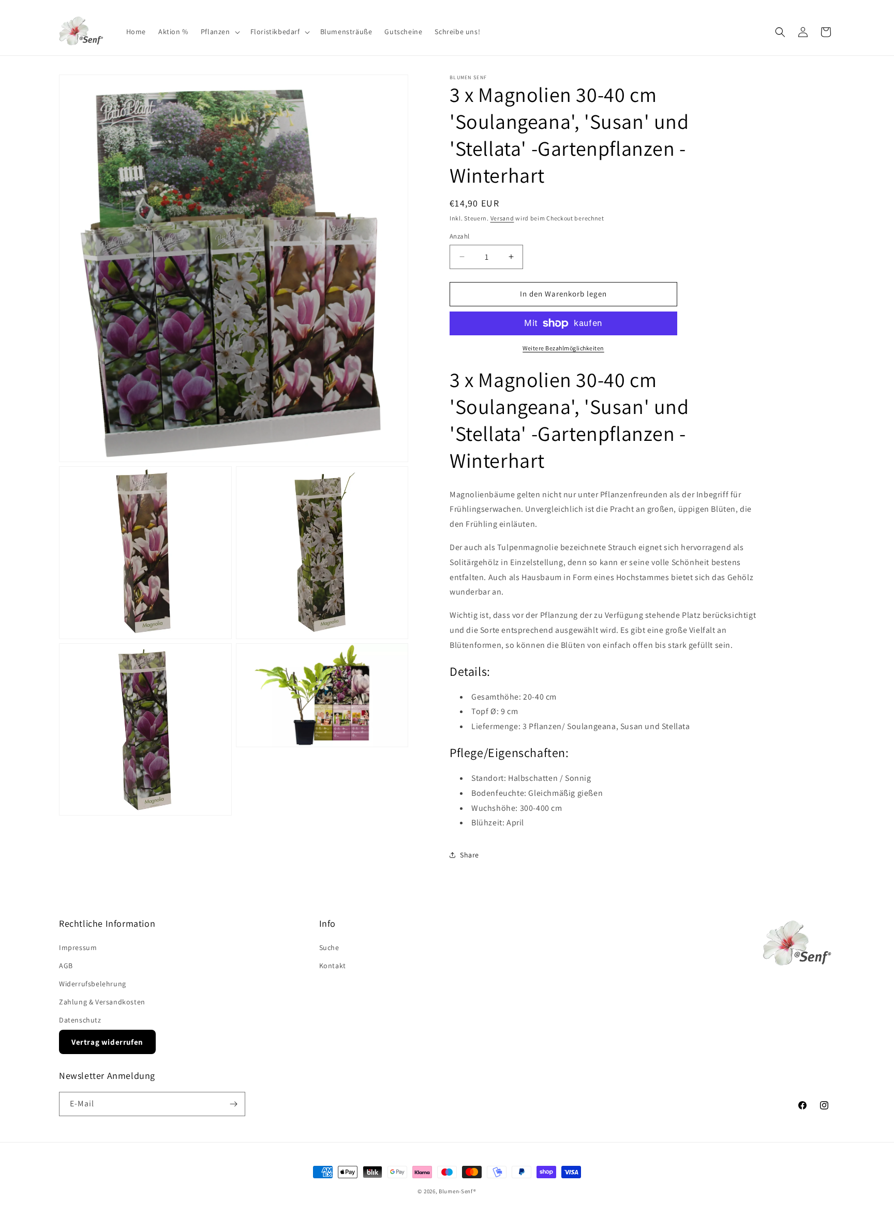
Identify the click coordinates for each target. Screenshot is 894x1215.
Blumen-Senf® (457, 1191)
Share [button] (469, 855)
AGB (66, 965)
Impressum (78, 947)
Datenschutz (80, 1020)
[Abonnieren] (233, 1104)
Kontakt (332, 965)
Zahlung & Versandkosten (102, 1001)
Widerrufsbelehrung (92, 983)
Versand (502, 218)
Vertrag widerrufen (107, 1042)
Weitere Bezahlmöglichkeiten (563, 348)
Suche (329, 947)
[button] (219, 31)
